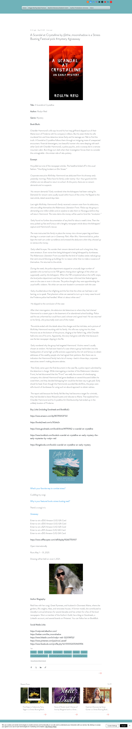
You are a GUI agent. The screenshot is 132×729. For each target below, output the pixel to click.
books (40, 652)
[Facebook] (94, 2)
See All (109, 684)
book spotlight (57, 652)
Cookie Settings (112, 726)
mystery (84, 652)
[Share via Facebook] (31, 667)
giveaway (76, 652)
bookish (34, 652)
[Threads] (99, 2)
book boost (68, 652)
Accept (124, 726)
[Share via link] (45, 667)
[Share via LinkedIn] (41, 667)
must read (48, 652)
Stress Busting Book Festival (39, 656)
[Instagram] (96, 2)
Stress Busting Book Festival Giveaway (60, 656)
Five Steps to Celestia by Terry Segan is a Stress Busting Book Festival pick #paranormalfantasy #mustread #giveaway (34, 708)
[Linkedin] (108, 2)
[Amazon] (102, 2)
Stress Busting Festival (80, 656)
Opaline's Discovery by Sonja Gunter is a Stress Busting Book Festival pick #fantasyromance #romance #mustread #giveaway (97, 708)
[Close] (130, 725)
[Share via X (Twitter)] (36, 667)
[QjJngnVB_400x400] (91, 2)
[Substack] (88, 2)
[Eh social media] (111, 2)
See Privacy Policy (51, 727)
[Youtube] (105, 2)
